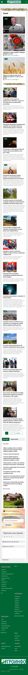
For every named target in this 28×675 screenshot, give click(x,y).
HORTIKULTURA (4, 582)
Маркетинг (21, 669)
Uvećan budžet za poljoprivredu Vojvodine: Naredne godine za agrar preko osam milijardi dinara (12, 229)
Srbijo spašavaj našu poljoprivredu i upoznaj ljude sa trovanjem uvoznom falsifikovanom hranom (13, 27)
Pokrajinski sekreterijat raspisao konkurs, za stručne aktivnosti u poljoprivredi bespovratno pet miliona (13, 177)
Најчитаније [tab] (14, 439)
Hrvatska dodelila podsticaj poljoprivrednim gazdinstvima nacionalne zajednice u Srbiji (11, 458)
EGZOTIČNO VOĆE (4, 576)
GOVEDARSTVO (17, 596)
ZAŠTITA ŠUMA (3, 623)
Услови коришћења (13, 669)
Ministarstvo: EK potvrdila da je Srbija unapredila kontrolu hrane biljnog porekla (13, 483)
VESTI (2, 593)
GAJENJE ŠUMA (4, 621)
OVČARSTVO (17, 600)
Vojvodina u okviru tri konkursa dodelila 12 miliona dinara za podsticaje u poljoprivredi (14, 252)
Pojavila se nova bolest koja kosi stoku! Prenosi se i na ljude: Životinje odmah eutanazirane (14, 477)
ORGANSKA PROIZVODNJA (19, 616)
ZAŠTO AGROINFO (18, 646)
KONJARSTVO (17, 605)
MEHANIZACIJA (3, 632)
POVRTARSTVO (4, 571)
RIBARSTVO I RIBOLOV (19, 611)
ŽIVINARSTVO (17, 607)
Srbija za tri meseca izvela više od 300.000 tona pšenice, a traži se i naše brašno (13, 77)
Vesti (6, 36)
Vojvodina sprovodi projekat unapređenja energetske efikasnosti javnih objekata (13, 275)
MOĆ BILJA (3, 648)
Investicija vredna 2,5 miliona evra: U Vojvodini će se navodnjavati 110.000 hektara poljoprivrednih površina (13, 323)
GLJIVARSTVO (3, 590)
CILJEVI (16, 648)
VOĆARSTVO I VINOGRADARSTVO (7, 574)
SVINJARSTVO (17, 598)
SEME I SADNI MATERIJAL (5, 625)
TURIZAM (16, 638)
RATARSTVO (3, 569)
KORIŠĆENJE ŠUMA (4, 628)
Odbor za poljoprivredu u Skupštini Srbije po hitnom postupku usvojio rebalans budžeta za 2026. (12, 449)
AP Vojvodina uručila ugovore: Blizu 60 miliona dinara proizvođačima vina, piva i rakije (13, 150)
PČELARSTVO (17, 609)
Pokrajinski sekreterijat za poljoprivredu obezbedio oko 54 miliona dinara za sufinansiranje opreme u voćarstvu (14, 126)
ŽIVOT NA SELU (17, 636)
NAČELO (16, 650)
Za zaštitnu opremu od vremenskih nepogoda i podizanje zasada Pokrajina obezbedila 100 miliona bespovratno (13, 201)
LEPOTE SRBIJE (17, 640)
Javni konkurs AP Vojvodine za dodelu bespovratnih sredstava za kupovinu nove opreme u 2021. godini (13, 394)
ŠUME (2, 619)
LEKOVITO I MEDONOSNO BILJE (6, 588)
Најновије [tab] (5, 439)
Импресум (3, 671)
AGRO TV (15, 566)
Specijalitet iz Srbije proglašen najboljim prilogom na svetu (14, 53)
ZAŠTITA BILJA (3, 586)
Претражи (8, 525)
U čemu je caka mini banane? (11, 454)
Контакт (8, 671)
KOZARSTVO (17, 602)
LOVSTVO (3, 630)
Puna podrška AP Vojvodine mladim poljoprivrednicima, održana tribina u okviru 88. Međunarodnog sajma (13, 420)
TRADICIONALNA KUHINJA (5, 646)
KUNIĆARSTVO (17, 613)
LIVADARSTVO (3, 584)
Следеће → (18, 433)
